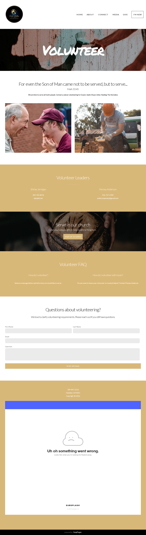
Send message (73, 366)
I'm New (137, 14)
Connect (103, 14)
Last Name (77, 327)
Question (8, 346)
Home (80, 14)
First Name (9, 327)
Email (7, 337)
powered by (73, 532)
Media (116, 14)
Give (125, 14)
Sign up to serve (73, 237)
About (90, 14)
